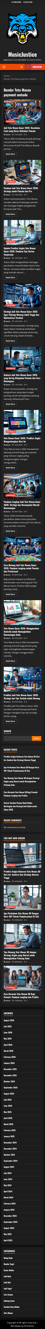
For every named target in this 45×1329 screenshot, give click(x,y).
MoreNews (16, 1326)
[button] (4, 66)
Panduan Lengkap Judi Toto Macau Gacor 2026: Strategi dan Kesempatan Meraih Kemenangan (22, 486)
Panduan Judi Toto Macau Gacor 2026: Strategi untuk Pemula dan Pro (22, 172)
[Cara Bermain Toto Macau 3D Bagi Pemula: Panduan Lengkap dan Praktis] (22, 978)
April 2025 (8, 1118)
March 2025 (8, 1124)
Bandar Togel (9, 1264)
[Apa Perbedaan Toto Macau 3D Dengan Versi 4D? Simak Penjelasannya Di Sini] (22, 897)
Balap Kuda (8, 1257)
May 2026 (8, 1038)
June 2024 (8, 1179)
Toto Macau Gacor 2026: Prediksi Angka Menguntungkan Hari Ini (22, 422)
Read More (11, 154)
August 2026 (9, 1020)
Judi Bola (7, 1276)
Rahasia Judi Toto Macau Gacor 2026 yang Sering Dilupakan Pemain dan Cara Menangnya (22, 359)
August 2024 (9, 1166)
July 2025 (8, 1099)
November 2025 (10, 1075)
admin (8, 135)
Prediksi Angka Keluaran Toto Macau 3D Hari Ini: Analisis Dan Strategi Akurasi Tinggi (22, 874)
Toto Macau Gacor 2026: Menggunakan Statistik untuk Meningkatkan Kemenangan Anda (22, 612)
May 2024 (8, 1185)
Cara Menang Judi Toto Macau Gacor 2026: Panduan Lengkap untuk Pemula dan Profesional (22, 549)
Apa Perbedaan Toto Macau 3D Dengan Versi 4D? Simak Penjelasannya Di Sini (21, 915)
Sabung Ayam (9, 1300)
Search (7, 731)
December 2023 (10, 1215)
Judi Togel (8, 1288)
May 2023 (8, 1234)
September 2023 (10, 1221)
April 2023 (8, 1240)
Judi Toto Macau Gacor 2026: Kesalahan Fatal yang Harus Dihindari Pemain (22, 112)
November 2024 (10, 1148)
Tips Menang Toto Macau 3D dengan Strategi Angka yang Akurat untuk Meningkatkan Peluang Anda (21, 781)
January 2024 (9, 1209)
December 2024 (10, 1142)
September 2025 (10, 1087)
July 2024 (8, 1173)
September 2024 (10, 1160)
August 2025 (9, 1093)
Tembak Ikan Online (12, 1306)
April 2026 (8, 1044)
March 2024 (8, 1197)
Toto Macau (10, 121)
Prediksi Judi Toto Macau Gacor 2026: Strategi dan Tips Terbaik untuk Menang (22, 679)
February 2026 (10, 1056)
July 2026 (8, 1026)
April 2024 (8, 1191)
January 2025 (9, 1136)
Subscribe (37, 66)
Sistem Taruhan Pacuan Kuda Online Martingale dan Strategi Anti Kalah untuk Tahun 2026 (20, 806)
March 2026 (8, 1050)
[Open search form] (21, 66)
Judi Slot (7, 1282)
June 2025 (8, 1105)
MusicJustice (22, 54)
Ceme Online (9, 1270)
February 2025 (10, 1130)
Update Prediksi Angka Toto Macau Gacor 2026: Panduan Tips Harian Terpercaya (22, 232)
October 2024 (9, 1154)
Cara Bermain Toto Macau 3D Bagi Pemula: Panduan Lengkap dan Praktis (21, 995)
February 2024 (10, 1203)
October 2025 (9, 1081)
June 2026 (8, 1032)
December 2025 (10, 1069)
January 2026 (9, 1063)
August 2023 (9, 1228)
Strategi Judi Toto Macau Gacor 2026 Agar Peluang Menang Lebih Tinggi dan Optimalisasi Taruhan (22, 295)
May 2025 (8, 1111)
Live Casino (8, 1294)
